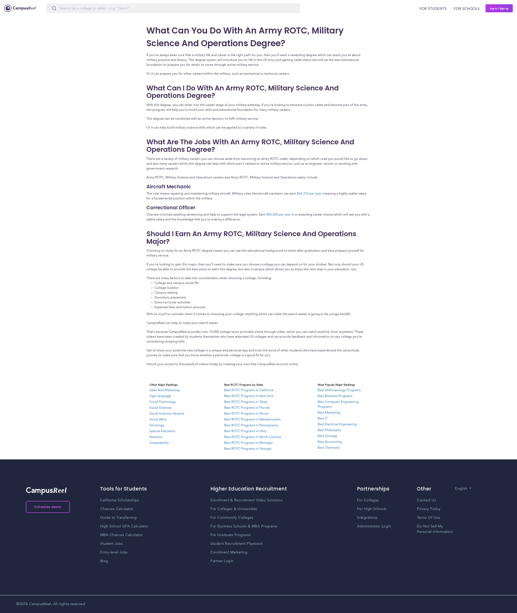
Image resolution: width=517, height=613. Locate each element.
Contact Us (426, 500)
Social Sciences (160, 408)
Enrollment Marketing (228, 552)
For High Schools (372, 509)
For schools (467, 9)
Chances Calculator (116, 509)
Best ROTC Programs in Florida (247, 408)
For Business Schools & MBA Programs (243, 526)
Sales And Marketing (164, 390)
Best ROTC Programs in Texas (245, 402)
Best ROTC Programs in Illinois (246, 413)
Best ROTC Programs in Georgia (247, 449)
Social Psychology (162, 402)
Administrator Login (374, 526)
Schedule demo (47, 507)
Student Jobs (111, 544)
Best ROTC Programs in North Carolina (252, 437)
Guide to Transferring (118, 518)
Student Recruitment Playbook (236, 544)
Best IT (323, 418)
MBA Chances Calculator (121, 535)
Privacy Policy (428, 509)
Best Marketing (329, 412)
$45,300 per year (278, 214)
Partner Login (222, 561)
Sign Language (160, 396)
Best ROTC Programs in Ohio (245, 431)
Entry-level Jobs (114, 552)
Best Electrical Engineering (337, 424)
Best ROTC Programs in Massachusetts (252, 419)
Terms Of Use (428, 518)
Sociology (156, 425)
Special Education (162, 431)
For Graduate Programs (230, 535)
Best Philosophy (329, 430)
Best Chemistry (329, 448)
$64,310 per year (309, 193)
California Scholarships (119, 500)
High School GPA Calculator (124, 526)
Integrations (367, 518)
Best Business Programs (335, 396)
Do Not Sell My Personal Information (435, 529)
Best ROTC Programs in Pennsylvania (251, 425)
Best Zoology (327, 436)
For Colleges (368, 500)
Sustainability (159, 443)
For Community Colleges (231, 518)
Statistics (156, 437)
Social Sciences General (166, 413)
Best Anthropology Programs (339, 390)
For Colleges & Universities (233, 509)
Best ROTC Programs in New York (248, 396)
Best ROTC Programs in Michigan (248, 443)
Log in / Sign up (499, 8)
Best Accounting (330, 442)
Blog (104, 561)
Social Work (158, 419)
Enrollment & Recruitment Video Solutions (246, 500)
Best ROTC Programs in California (248, 390)
